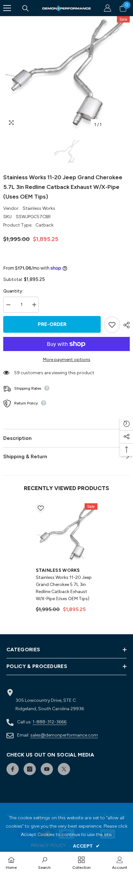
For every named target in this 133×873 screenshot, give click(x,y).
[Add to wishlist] (112, 325)
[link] (44, 862)
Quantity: (13, 291)
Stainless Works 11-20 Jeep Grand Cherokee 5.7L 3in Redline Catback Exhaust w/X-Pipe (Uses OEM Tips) (64, 588)
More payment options (66, 359)
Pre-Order (52, 324)
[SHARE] (125, 325)
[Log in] (107, 8)
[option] (66, 73)
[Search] (25, 8)
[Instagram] (30, 769)
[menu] (7, 8)
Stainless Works (39, 208)
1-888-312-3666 (49, 722)
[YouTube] (47, 769)
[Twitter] (64, 769)
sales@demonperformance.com (64, 735)
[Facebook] (12, 769)
